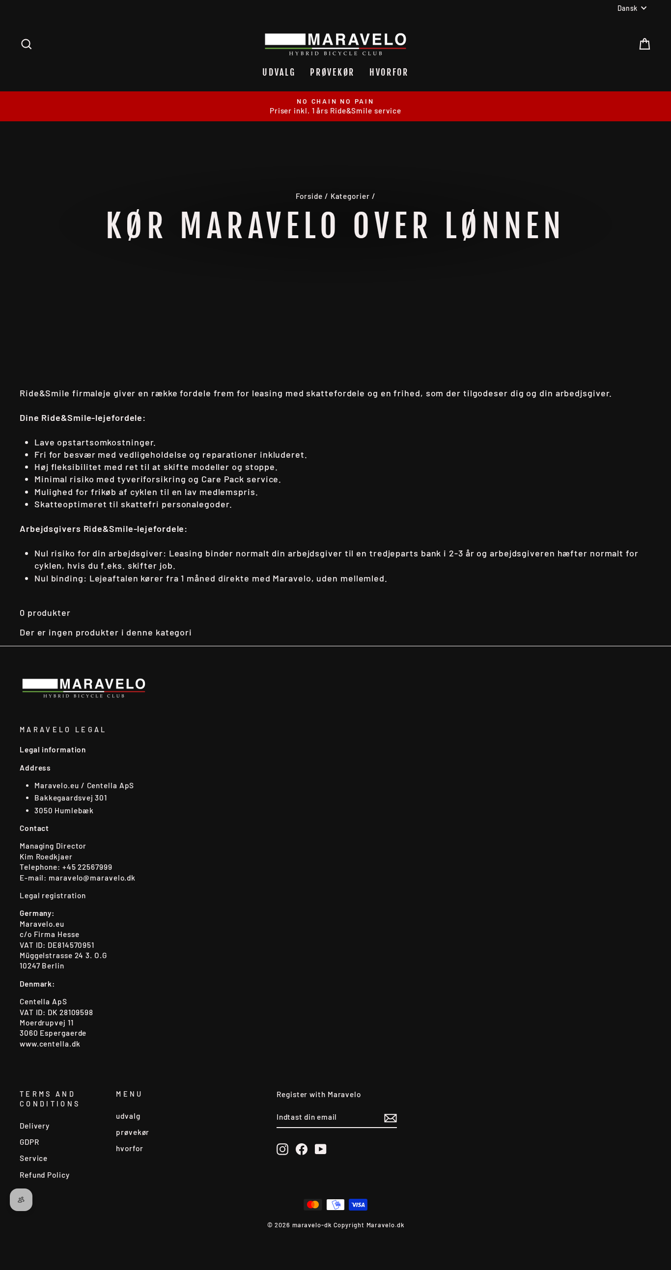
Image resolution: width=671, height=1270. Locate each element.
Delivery (35, 1125)
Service (34, 1158)
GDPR (29, 1141)
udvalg (278, 72)
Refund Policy (45, 1174)
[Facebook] (302, 1149)
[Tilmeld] (390, 1117)
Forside (309, 196)
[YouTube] (321, 1149)
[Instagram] (282, 1149)
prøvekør (332, 72)
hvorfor (389, 72)
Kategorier (350, 196)
